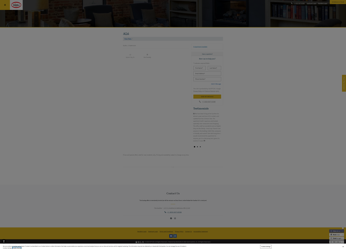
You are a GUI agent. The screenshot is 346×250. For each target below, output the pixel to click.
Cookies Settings (265, 246)
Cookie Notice (17, 248)
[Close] (343, 247)
